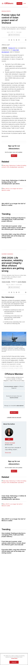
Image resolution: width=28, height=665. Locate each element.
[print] (25, 40)
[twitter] (14, 40)
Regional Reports (6, 11)
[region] (14, 659)
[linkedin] (11, 40)
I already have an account (14, 417)
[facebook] (9, 40)
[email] (19, 40)
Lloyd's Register (22, 281)
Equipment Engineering (7, 254)
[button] (3, 3)
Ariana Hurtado (6, 281)
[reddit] (16, 40)
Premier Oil (11, 48)
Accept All (14, 662)
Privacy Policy (14, 658)
